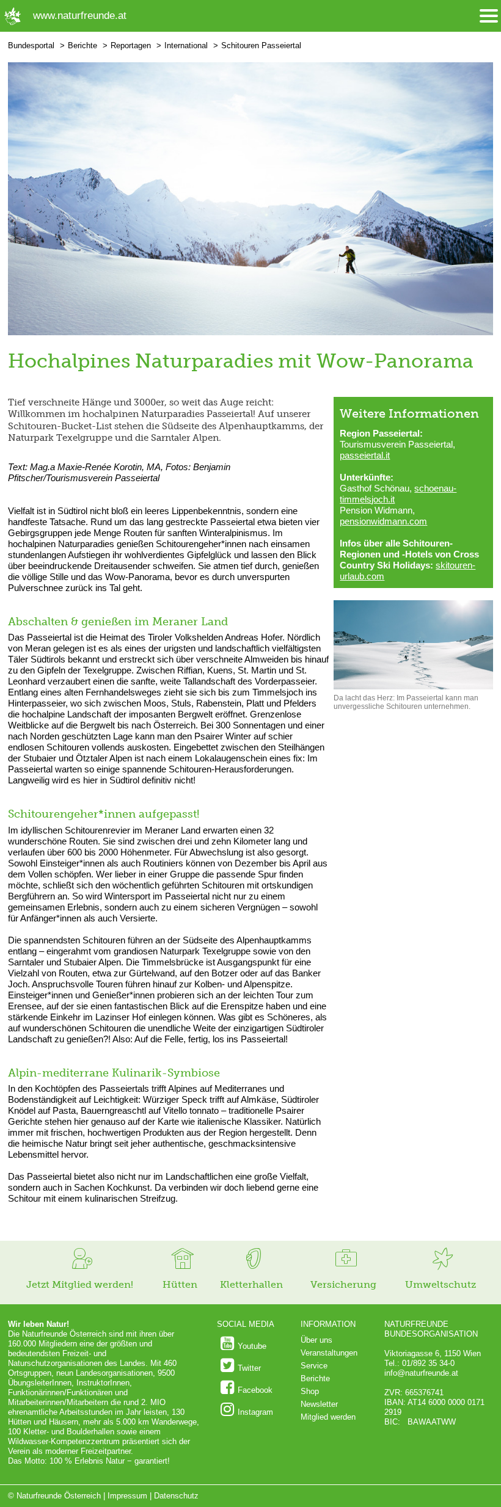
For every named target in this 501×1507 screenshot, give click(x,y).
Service (314, 1365)
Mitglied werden (328, 1417)
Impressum (127, 1495)
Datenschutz (176, 1495)
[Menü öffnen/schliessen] (489, 16)
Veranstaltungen (329, 1352)
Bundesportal (31, 45)
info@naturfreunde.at (421, 1373)
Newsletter (319, 1404)
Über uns (316, 1340)
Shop (310, 1391)
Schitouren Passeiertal (261, 45)
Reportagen (131, 45)
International (186, 45)
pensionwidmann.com (383, 521)
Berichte (82, 45)
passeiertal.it (365, 455)
